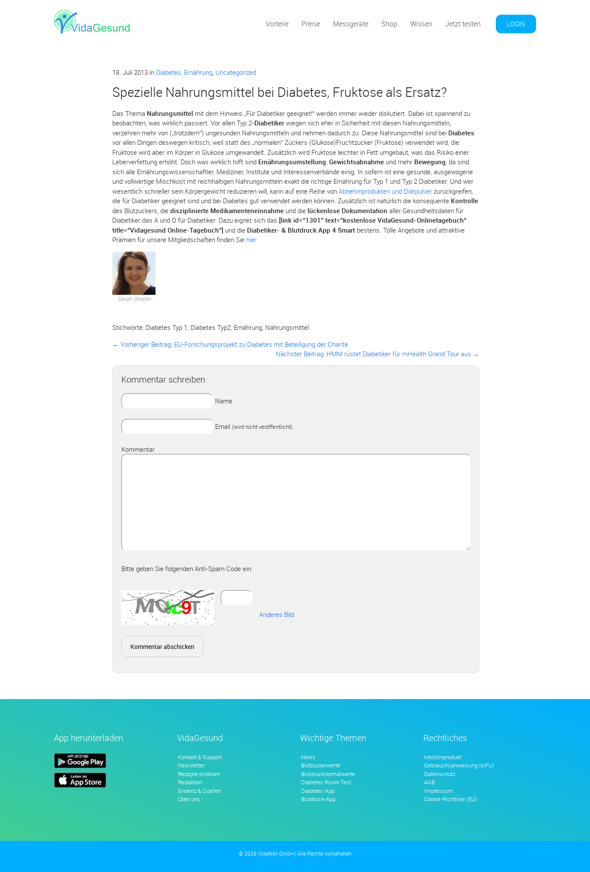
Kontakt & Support (200, 757)
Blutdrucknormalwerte (328, 774)
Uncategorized (236, 72)
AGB (429, 782)
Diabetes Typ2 (210, 327)
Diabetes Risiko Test (326, 782)
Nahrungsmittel (287, 327)
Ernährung (198, 72)
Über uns (189, 799)
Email (253, 426)
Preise (310, 24)
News (308, 757)
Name (223, 400)
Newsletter (191, 765)
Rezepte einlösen (199, 774)
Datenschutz (439, 774)
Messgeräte (350, 24)
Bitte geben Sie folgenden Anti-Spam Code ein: (186, 568)
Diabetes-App (318, 791)
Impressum (438, 791)
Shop (389, 24)
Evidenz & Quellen (199, 791)
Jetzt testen (463, 24)
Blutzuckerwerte (320, 765)
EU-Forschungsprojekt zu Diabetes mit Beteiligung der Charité (230, 344)
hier (251, 239)
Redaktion (190, 782)
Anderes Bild (276, 614)
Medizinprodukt (442, 757)
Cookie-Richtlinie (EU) (450, 799)
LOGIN (516, 23)
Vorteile (277, 24)
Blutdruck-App (318, 799)
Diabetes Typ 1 (166, 327)
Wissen (421, 24)
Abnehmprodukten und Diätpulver (385, 191)
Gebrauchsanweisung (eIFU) (459, 765)
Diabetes (168, 72)
